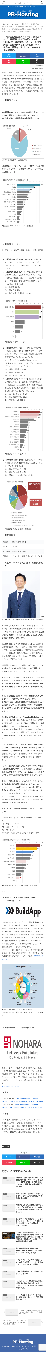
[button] (41, 639)
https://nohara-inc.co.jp (10, 1086)
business (6, 1146)
